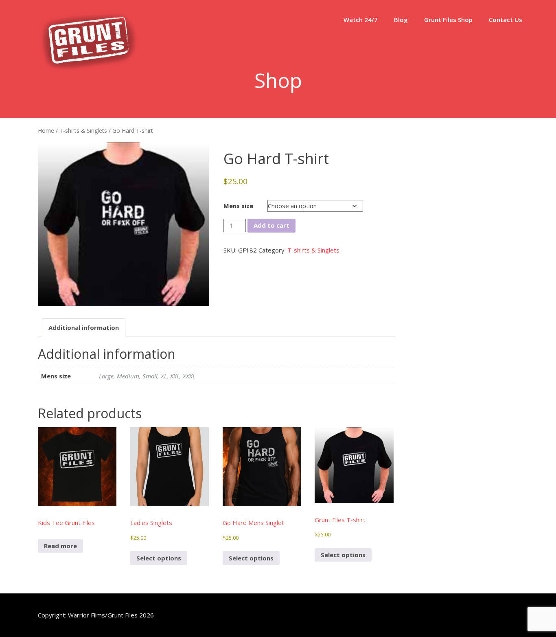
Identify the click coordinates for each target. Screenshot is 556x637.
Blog (401, 19)
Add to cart (271, 225)
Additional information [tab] (83, 327)
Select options (158, 558)
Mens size (238, 206)
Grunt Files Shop (448, 19)
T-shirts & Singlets (83, 130)
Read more (60, 546)
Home (46, 130)
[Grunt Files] (89, 70)
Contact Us (505, 19)
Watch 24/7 (361, 19)
